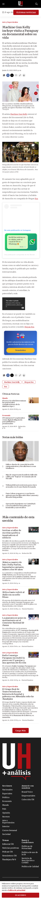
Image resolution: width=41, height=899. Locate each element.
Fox (36, 198)
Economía (6, 415)
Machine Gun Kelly (18, 114)
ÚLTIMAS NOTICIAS (26, 12)
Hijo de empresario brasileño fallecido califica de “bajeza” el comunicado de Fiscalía (21, 476)
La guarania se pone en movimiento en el (14, 621)
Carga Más (20, 730)
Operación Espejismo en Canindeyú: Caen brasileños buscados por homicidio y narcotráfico (21, 505)
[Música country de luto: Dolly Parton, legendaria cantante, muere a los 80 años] (33, 561)
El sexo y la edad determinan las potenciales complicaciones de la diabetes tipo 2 (14, 403)
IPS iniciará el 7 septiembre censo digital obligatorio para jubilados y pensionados (13, 421)
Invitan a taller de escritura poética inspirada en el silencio (11, 534)
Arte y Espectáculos (10, 22)
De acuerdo (20, 895)
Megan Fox (29, 327)
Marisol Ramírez (27, 609)
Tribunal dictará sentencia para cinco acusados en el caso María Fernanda (21, 486)
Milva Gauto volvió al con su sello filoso (13, 594)
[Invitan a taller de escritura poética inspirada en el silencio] (33, 530)
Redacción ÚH (21, 427)
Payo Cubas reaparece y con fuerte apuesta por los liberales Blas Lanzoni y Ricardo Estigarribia (22, 495)
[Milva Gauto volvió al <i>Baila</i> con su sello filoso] (33, 591)
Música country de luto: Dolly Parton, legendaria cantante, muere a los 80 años (13, 566)
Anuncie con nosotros (28, 787)
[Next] (36, 93)
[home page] (20, 4)
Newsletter (20, 350)
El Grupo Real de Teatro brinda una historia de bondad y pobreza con (17, 694)
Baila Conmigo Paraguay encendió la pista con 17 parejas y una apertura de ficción (14, 659)
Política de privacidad (16, 890)
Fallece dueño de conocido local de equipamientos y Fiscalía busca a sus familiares (21, 466)
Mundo (5, 398)
